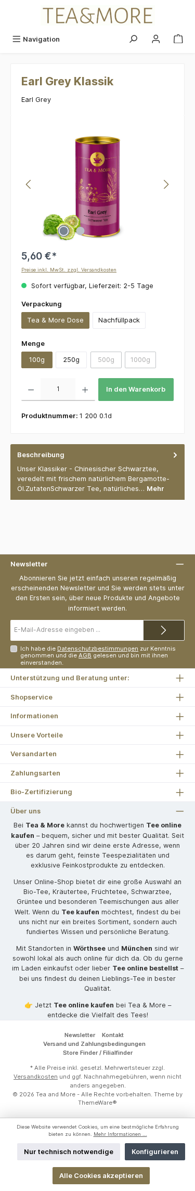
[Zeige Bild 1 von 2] (64, 231)
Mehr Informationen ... (120, 1134)
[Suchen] (133, 39)
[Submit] (164, 630)
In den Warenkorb (135, 389)
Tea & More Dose (55, 320)
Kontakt (113, 1035)
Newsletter (79, 1035)
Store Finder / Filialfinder (98, 1052)
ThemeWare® (97, 1102)
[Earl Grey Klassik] (97, 184)
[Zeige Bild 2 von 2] (80, 231)
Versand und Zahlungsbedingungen (94, 1043)
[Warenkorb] (178, 39)
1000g (143, 361)
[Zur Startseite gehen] (97, 15)
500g (110, 361)
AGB (85, 655)
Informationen (34, 716)
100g (37, 360)
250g (71, 360)
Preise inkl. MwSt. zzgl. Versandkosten (68, 270)
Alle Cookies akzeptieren (101, 1176)
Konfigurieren (155, 1152)
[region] (97, 184)
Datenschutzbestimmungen (97, 648)
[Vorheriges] (29, 184)
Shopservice (31, 697)
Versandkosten (36, 1076)
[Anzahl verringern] (31, 389)
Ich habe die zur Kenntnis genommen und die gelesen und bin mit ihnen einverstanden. (98, 655)
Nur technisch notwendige (68, 1152)
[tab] (97, 472)
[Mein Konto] (156, 39)
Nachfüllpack (119, 320)
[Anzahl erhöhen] (85, 389)
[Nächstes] (166, 184)
